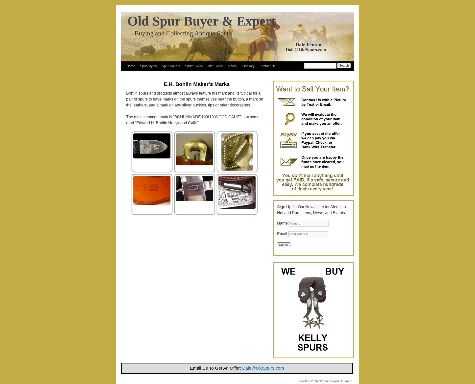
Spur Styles (148, 66)
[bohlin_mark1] (237, 192)
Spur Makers (171, 66)
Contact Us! (268, 66)
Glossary (248, 66)
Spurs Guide (194, 66)
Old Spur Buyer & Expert (201, 21)
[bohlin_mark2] (194, 188)
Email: (282, 234)
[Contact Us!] (312, 192)
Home (131, 66)
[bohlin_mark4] (237, 152)
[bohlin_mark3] (151, 190)
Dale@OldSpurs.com (306, 49)
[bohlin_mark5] (194, 149)
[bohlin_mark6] (151, 145)
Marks (232, 66)
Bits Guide (215, 66)
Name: (283, 223)
